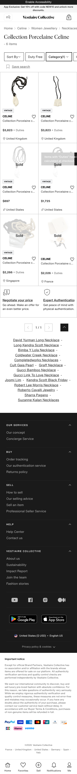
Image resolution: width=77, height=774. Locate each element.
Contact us (14, 538)
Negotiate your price (18, 300)
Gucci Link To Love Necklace (36, 375)
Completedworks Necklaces (36, 360)
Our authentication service (26, 465)
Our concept (15, 432)
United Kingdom (23, 749)
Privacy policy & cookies (37, 647)
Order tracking (17, 459)
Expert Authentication (59, 300)
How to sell (14, 492)
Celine (22, 28)
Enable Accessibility (38, 2)
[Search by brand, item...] (8, 17)
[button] (69, 17)
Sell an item (15, 504)
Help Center (15, 531)
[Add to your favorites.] (33, 116)
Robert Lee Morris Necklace (36, 385)
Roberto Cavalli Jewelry (36, 390)
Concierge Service (20, 438)
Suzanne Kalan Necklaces (38, 400)
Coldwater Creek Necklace (36, 355)
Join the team (16, 577)
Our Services (17, 425)
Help (10, 524)
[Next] (49, 327)
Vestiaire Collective (23, 551)
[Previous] (28, 327)
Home (8, 28)
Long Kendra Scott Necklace (36, 345)
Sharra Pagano (36, 395)
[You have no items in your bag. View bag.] (69, 17)
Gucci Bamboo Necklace (36, 370)
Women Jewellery (44, 28)
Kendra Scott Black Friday (47, 380)
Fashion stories (17, 583)
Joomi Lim (13, 380)
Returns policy (17, 471)
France (8, 749)
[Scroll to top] (64, 327)
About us (13, 558)
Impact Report (16, 571)
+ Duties (18, 130)
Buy (9, 452)
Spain (66, 749)
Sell (10, 485)
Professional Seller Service (26, 511)
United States (41, 749)
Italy (38, 752)
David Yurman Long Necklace (36, 340)
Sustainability (16, 564)
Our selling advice (19, 498)
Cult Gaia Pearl (22, 365)
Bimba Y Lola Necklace (36, 350)
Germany (55, 749)
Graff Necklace (51, 365)
